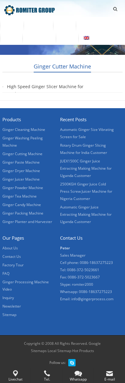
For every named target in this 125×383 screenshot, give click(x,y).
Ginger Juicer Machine (21, 179)
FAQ (5, 273)
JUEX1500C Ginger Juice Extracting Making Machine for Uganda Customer (86, 168)
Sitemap (9, 314)
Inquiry (8, 297)
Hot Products (83, 350)
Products (38, 25)
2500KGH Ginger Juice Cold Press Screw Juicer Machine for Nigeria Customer (86, 191)
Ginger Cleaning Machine (23, 129)
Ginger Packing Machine (22, 213)
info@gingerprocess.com (92, 298)
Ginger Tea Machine (19, 196)
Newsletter (11, 306)
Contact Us (39, 38)
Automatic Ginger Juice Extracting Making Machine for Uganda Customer (86, 214)
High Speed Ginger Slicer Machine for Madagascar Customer (45, 90)
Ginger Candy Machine (21, 204)
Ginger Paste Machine (21, 162)
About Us (91, 25)
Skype (72, 362)
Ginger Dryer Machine (21, 170)
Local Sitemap (59, 350)
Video (64, 25)
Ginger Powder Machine (22, 187)
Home (11, 25)
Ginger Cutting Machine (22, 153)
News (11, 38)
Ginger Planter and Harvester (27, 221)
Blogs (67, 38)
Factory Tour (13, 265)
